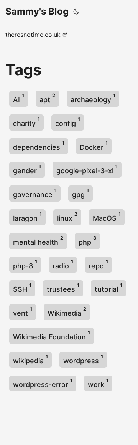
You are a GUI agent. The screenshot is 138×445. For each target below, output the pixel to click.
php (87, 240)
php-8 (25, 264)
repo (98, 264)
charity (26, 121)
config (67, 121)
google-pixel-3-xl (87, 169)
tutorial (108, 287)
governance (35, 193)
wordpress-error (42, 383)
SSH (22, 287)
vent (22, 311)
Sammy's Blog (37, 11)
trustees (63, 287)
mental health (38, 240)
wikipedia (30, 359)
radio (63, 264)
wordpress (83, 359)
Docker (94, 145)
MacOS (107, 216)
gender (27, 169)
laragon (27, 216)
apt (47, 98)
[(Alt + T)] (76, 11)
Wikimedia (67, 311)
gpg (80, 193)
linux (67, 216)
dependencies (38, 145)
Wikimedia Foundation (51, 335)
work (98, 383)
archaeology (93, 98)
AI (18, 98)
